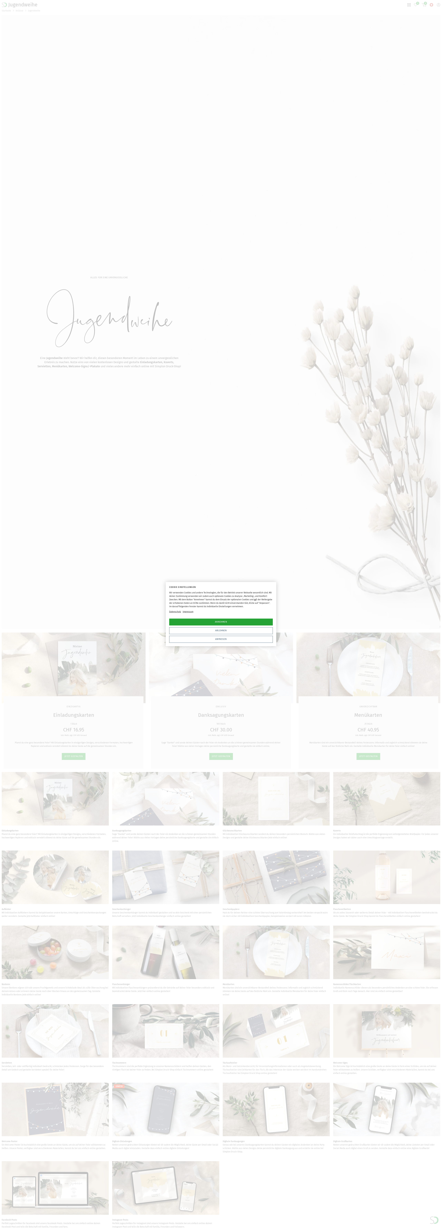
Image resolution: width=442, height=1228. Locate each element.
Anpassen (221, 639)
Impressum (188, 611)
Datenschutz (175, 611)
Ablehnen (221, 630)
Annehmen (221, 622)
